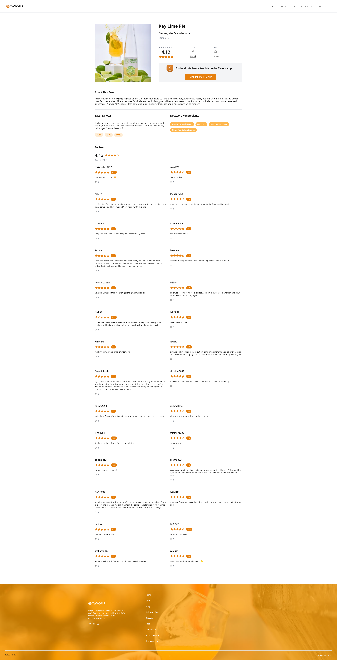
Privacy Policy (152, 635)
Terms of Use (152, 641)
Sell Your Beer (307, 6)
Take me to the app (200, 76)
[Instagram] (98, 623)
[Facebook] (94, 623)
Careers (322, 6)
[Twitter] (90, 623)
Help (148, 624)
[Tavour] (96, 604)
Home (273, 6)
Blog (293, 6)
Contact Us (151, 629)
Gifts (283, 6)
